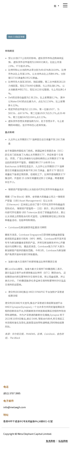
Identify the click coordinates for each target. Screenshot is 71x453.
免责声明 (50, 441)
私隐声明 (63, 441)
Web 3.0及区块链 (16, 36)
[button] (12, 357)
